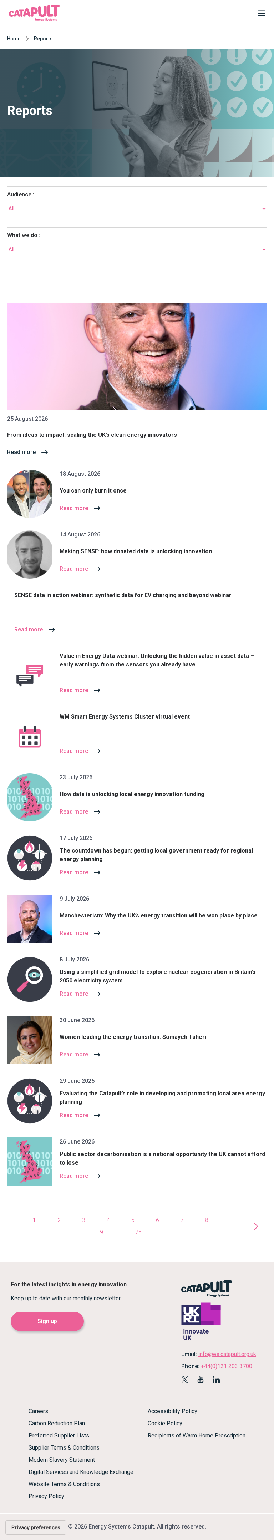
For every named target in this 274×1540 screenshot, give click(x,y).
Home (14, 38)
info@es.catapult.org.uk (227, 1354)
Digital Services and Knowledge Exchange (81, 1472)
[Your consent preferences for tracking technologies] (36, 1527)
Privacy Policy (46, 1496)
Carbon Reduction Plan (57, 1423)
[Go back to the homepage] (34, 20)
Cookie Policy (165, 1423)
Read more (21, 452)
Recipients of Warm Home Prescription (196, 1435)
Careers (38, 1411)
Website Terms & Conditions (64, 1484)
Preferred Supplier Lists (59, 1435)
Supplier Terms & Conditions (64, 1447)
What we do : (23, 235)
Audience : (20, 194)
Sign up (47, 1321)
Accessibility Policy (172, 1411)
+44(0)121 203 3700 (226, 1366)
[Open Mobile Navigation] (259, 14)
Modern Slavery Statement (62, 1459)
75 (138, 1232)
